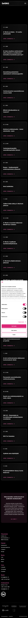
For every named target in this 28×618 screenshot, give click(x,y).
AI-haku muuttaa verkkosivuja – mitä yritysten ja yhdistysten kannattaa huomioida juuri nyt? (13, 53)
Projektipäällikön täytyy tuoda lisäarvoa (13, 471)
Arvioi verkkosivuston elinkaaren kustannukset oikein (14, 359)
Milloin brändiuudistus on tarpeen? (11, 111)
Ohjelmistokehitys (5, 547)
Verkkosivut (4, 545)
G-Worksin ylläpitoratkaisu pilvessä (12, 262)
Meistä (2, 559)
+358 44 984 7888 (5, 586)
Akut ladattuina (8, 186)
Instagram (3, 569)
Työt (2, 557)
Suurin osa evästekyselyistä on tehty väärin (13, 397)
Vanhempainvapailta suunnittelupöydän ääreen (11, 149)
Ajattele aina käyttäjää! (11, 453)
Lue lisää (13, 519)
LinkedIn (3, 567)
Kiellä (14, 334)
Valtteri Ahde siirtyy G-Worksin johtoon (13, 204)
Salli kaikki (14, 326)
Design (2, 551)
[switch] (25, 309)
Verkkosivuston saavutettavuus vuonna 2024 (13, 92)
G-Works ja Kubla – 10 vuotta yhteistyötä (12, 33)
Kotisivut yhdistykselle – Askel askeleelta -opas (13, 130)
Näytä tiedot (21, 321)
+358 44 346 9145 (5, 579)
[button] (25, 3)
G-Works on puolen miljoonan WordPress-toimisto (12, 223)
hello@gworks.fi (5, 577)
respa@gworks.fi (5, 589)
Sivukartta (11, 616)
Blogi (2, 561)
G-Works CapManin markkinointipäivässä (10, 242)
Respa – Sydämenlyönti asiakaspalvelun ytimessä (11, 168)
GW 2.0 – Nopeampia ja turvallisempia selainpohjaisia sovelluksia (13, 417)
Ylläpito (3, 549)
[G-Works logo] (5, 3)
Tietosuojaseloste (4, 616)
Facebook (3, 571)
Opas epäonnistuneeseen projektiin (11, 340)
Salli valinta (14, 330)
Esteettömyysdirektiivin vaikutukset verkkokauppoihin (13, 73)
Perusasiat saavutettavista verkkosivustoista (12, 378)
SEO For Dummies (8, 436)
